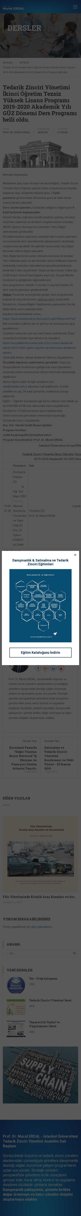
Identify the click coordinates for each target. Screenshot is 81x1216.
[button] (75, 555)
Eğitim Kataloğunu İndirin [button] (40, 652)
